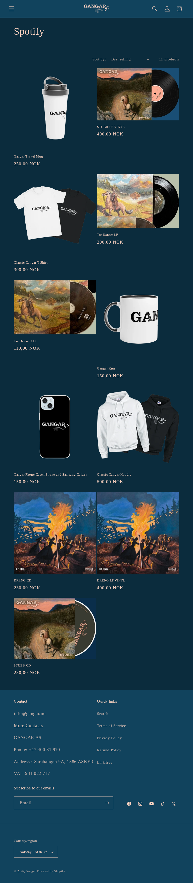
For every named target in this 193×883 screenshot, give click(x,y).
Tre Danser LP (107, 235)
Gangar (31, 871)
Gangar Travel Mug (28, 156)
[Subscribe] (107, 803)
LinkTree (104, 762)
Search (103, 713)
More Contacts (28, 725)
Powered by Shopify (51, 871)
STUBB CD (22, 665)
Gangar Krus (106, 368)
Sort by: (99, 59)
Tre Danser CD (25, 341)
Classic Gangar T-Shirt (30, 262)
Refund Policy (109, 750)
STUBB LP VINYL (111, 127)
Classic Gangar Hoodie (114, 474)
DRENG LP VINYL (111, 580)
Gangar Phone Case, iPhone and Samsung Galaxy (50, 474)
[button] (12, 9)
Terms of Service (111, 725)
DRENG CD (22, 580)
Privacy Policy (109, 738)
